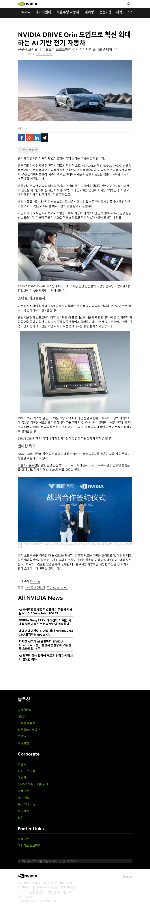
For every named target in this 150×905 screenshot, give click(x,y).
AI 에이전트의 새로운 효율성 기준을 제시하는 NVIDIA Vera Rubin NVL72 (45, 611)
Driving (35, 581)
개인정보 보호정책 (29, 845)
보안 (20, 817)
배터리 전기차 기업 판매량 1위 (37, 194)
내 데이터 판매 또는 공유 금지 (54, 887)
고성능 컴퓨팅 (26, 723)
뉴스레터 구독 (26, 804)
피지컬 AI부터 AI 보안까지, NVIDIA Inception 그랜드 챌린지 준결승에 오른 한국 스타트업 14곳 (45, 645)
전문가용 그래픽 (111, 12)
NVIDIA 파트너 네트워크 (33, 784)
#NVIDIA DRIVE (35, 587)
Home (25, 12)
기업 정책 (53, 892)
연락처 (28, 897)
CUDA (22, 736)
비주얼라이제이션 (29, 730)
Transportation (57, 587)
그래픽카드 (25, 710)
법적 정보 (24, 839)
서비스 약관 (25, 892)
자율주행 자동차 (68, 12)
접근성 (40, 892)
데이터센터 (43, 12)
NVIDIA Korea (44, 53)
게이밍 (89, 12)
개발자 (22, 777)
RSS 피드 (24, 797)
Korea (127, 877)
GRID (21, 716)
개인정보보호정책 (29, 883)
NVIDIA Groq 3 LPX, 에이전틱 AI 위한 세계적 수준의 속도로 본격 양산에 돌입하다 (45, 622)
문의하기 (23, 811)
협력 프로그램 (26, 771)
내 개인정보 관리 (53, 883)
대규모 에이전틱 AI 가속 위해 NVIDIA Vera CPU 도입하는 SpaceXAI (46, 632)
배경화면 (23, 743)
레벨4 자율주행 (27, 465)
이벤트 (22, 764)
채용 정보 (24, 791)
